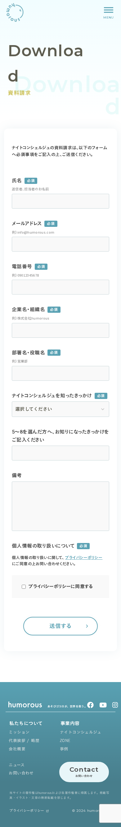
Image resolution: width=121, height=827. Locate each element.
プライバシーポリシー (83, 557)
